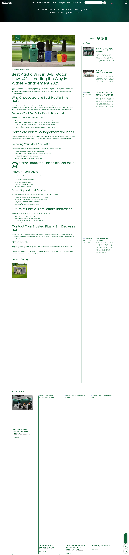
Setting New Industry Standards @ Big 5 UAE (104, 72)
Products (47, 3)
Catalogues (61, 3)
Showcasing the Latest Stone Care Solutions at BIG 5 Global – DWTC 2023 (105, 94)
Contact (78, 3)
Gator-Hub (70, 3)
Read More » (16, 437)
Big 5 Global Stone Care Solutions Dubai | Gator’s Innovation (105, 50)
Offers (54, 3)
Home (33, 3)
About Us (40, 3)
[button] (98, 38)
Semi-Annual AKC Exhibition (102, 239)
